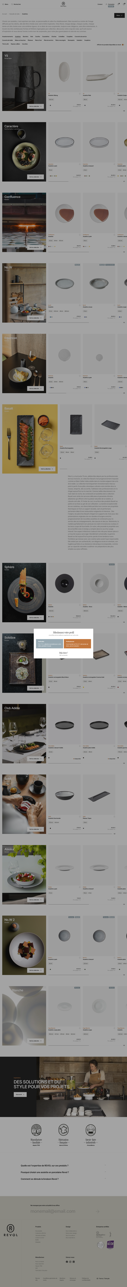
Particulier (49, 644)
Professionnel (77, 644)
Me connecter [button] (64, 655)
